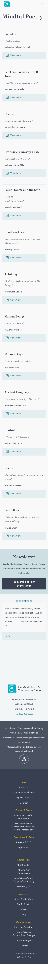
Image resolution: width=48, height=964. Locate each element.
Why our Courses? (24, 797)
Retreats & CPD (23, 842)
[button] (42, 4)
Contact (24, 802)
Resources (23, 893)
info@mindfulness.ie (24, 713)
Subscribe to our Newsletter (24, 583)
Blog (23, 914)
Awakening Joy (23, 886)
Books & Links (23, 904)
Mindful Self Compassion (23, 872)
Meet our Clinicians (23, 927)
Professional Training (23, 837)
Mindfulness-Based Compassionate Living (23, 880)
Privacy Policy (24, 957)
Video (24, 909)
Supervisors (23, 847)
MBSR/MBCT (24, 864)
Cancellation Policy (24, 953)
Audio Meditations (23, 899)
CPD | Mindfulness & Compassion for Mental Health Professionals (23, 826)
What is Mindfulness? (23, 792)
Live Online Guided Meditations (23, 817)
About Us (23, 787)
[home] (6, 4)
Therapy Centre (23, 922)
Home (24, 782)
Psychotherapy (24, 940)
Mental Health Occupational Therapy (23, 934)
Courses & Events (23, 810)
